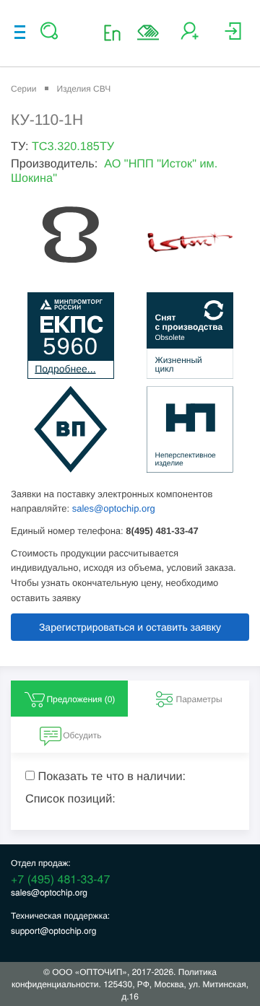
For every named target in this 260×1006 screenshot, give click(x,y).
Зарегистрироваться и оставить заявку (130, 627)
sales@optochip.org (113, 508)
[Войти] (233, 36)
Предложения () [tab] (80, 699)
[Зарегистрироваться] (190, 36)
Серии (23, 89)
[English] (116, 32)
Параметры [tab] (199, 699)
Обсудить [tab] (82, 735)
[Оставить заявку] (148, 32)
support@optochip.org (53, 930)
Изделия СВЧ (83, 89)
